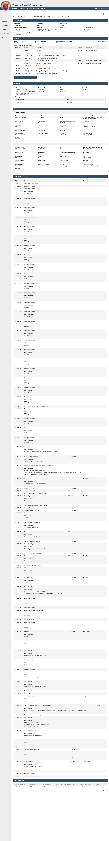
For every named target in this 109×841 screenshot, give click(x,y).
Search (14, 8)
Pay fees (29, 8)
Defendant (5, 25)
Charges (4, 21)
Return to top (5, 13)
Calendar (21, 8)
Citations (4, 29)
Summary (4, 17)
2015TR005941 (18, 34)
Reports (35, 8)
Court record (5, 33)
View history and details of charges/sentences (25, 77)
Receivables (5, 38)
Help (42, 8)
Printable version (102, 41)
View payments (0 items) (101, 8)
